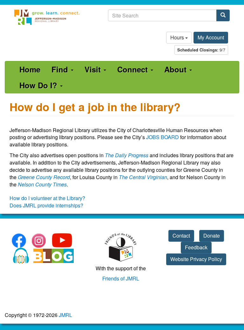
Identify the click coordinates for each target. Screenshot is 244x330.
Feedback (196, 247)
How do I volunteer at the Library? (47, 198)
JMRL (65, 315)
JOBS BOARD (162, 137)
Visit (94, 69)
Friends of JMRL (120, 278)
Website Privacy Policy (196, 259)
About (176, 69)
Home (29, 69)
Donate (211, 235)
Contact (181, 235)
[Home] (47, 17)
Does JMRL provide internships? (46, 205)
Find (60, 69)
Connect (133, 69)
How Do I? (39, 85)
